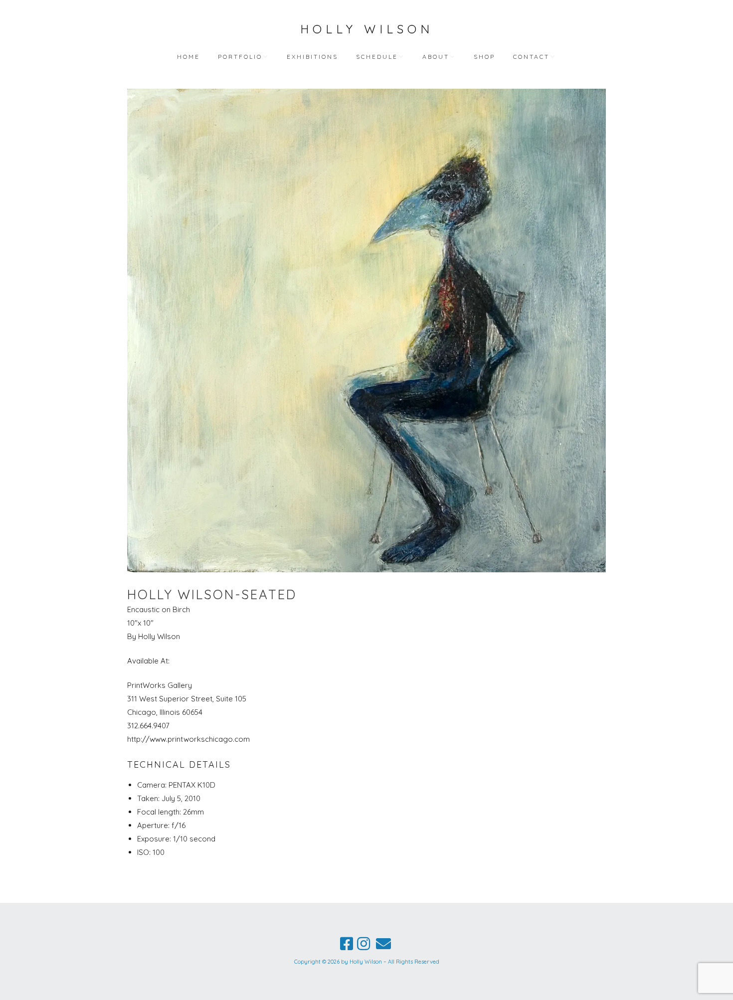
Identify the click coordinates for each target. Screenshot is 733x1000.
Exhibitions (312, 56)
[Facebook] (346, 943)
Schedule (377, 56)
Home (188, 56)
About (435, 56)
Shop (484, 56)
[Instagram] (363, 943)
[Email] (383, 943)
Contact (531, 56)
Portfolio (240, 56)
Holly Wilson (366, 28)
